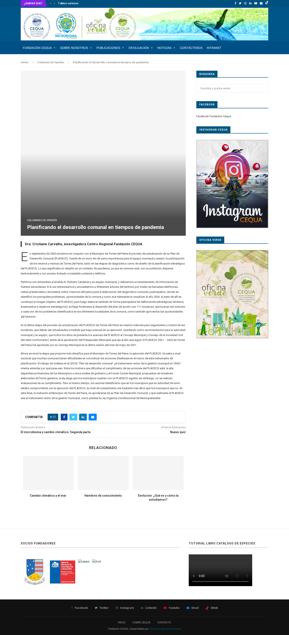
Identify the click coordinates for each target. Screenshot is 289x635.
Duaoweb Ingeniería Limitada (165, 628)
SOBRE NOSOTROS (74, 48)
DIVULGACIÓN (139, 48)
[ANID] (62, 561)
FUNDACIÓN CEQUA (37, 48)
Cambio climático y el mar (48, 495)
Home (24, 62)
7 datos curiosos (68, 3)
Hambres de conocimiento (103, 495)
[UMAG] (84, 561)
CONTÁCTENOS (191, 48)
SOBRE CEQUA (141, 622)
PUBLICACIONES (108, 48)
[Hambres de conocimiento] (103, 473)
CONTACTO (164, 622)
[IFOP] (96, 561)
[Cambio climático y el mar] (48, 473)
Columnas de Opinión (50, 62)
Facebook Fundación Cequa (213, 116)
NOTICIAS (164, 48)
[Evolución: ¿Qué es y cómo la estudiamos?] (158, 473)
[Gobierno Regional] (34, 561)
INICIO (121, 622)
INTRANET (214, 48)
